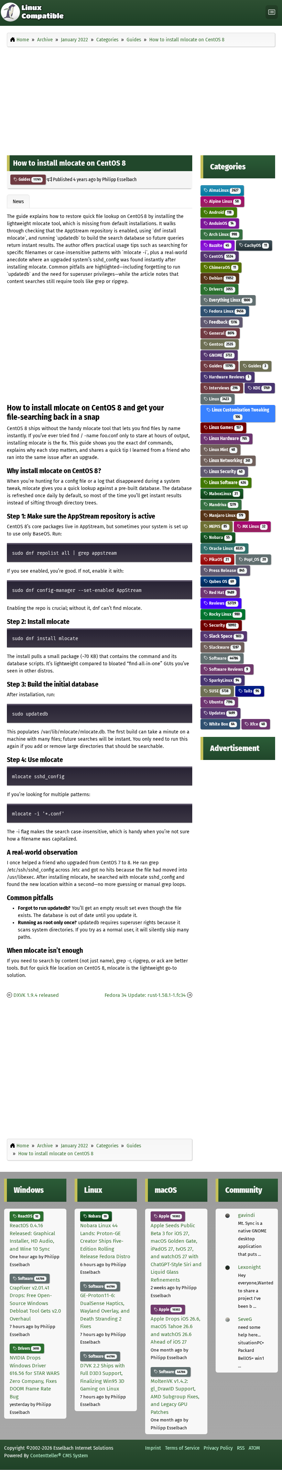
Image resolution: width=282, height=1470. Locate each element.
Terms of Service (182, 1448)
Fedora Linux (225, 311)
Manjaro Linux (225, 515)
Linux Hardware (227, 438)
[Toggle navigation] (271, 12)
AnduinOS (221, 223)
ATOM (254, 1448)
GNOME (220, 355)
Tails (251, 691)
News (18, 201)
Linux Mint (221, 449)
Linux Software (227, 482)
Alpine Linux (223, 201)
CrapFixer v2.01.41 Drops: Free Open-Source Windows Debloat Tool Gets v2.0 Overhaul (35, 1303)
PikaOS (218, 559)
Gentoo (220, 344)
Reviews (222, 603)
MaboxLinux (223, 493)
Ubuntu (220, 702)
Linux (218, 399)
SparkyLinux (223, 680)
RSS (241, 1448)
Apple (169, 1216)
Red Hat (221, 592)
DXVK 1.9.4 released (36, 995)
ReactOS (27, 1216)
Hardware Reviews (228, 376)
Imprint (153, 1448)
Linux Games (224, 427)
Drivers (220, 289)
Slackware (223, 647)
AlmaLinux (223, 190)
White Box (221, 724)
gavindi (246, 1215)
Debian (221, 278)
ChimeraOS (222, 267)
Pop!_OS (254, 559)
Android (219, 212)
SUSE (218, 691)
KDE (261, 387)
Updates (221, 713)
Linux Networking (229, 460)
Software (223, 658)
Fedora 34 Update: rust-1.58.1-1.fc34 (145, 995)
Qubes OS (221, 581)
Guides (29, 179)
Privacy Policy (218, 1448)
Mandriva (222, 504)
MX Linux (253, 526)
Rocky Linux (224, 614)
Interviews (223, 387)
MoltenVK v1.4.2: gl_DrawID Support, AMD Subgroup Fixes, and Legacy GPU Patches (175, 1396)
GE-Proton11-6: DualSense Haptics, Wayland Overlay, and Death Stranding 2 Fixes (105, 1311)
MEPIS (217, 526)
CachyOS (255, 245)
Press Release (226, 570)
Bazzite (218, 245)
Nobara (219, 537)
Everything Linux (229, 300)
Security (222, 625)
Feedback (222, 322)
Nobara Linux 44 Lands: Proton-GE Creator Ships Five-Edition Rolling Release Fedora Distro (105, 1241)
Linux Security (225, 471)
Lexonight (249, 1267)
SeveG (245, 1319)
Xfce (257, 724)
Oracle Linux (225, 548)
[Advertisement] (141, 99)
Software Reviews (228, 669)
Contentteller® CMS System (59, 1455)
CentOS (220, 256)
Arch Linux (222, 234)
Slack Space (224, 636)
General (221, 333)
